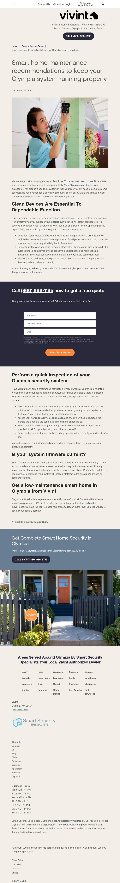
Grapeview (27, 683)
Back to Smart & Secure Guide (32, 522)
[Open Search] (103, 3)
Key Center (58, 677)
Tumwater (42, 689)
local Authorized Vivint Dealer (68, 820)
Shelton (25, 689)
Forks (40, 671)
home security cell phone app (47, 417)
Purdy (72, 677)
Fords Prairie (43, 677)
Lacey (25, 671)
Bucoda (89, 671)
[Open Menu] (13, 4)
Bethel (56, 683)
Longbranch (91, 677)
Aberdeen (58, 671)
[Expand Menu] (51, 20)
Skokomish (90, 683)
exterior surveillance (62, 221)
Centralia (26, 677)
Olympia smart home (81, 185)
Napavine (73, 671)
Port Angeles (75, 689)
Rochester (74, 683)
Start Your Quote (60, 352)
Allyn (40, 683)
